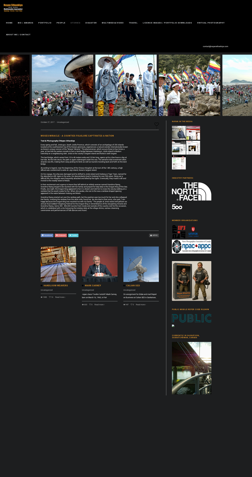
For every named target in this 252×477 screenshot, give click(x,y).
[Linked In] (245, 46)
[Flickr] (235, 46)
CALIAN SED (133, 285)
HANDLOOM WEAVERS (56, 285)
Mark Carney (93, 285)
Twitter (74, 235)
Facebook (47, 235)
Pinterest (61, 235)
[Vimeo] (240, 46)
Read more (59, 297)
